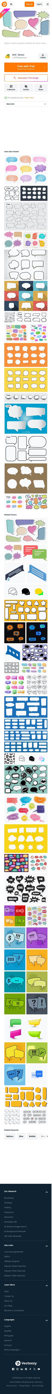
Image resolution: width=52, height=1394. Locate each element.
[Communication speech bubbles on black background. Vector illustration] (14, 1308)
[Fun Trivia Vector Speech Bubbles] (16, 273)
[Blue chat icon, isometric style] (14, 692)
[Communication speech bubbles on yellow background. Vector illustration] (14, 1220)
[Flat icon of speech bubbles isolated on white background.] (16, 650)
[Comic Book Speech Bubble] (11, 192)
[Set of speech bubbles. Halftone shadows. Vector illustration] (25, 462)
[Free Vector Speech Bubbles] (25, 542)
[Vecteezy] (4, 4)
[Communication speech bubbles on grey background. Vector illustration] (14, 1154)
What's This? (29, 98)
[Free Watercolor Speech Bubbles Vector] (25, 168)
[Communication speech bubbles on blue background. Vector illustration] (14, 1198)
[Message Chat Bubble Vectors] (25, 298)
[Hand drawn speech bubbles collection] (25, 231)
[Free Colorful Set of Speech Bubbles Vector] (25, 329)
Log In (39, 4)
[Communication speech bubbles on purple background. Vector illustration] (14, 1176)
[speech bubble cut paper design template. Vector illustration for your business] (16, 377)
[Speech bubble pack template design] (17, 208)
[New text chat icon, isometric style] (14, 670)
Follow (43, 57)
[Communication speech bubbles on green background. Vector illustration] (14, 1264)
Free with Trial (26, 67)
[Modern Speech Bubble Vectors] (25, 483)
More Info (10, 103)
